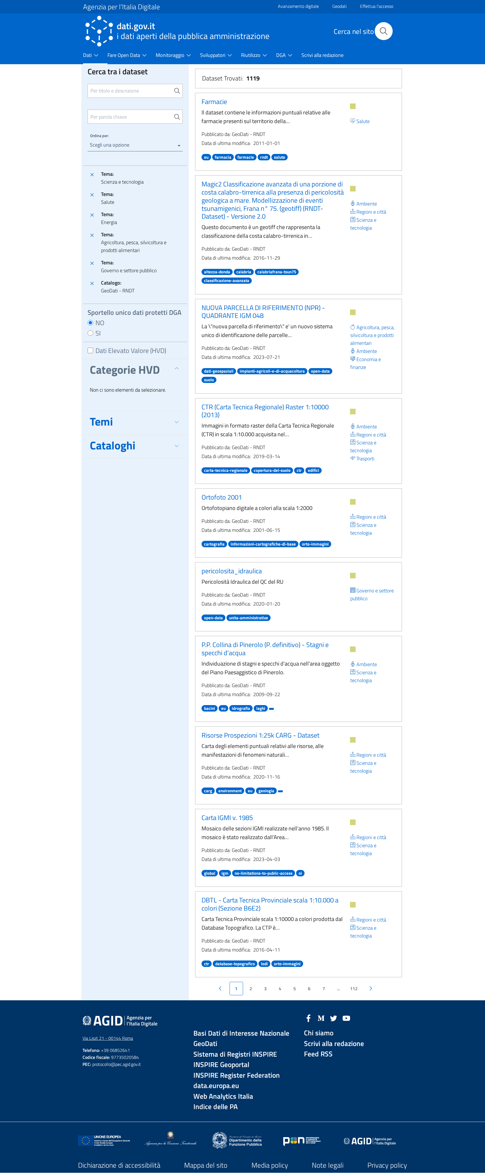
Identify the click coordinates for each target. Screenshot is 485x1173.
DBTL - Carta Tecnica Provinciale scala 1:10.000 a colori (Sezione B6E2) (270, 904)
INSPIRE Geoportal (221, 1064)
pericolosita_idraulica (232, 571)
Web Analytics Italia (223, 1096)
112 (354, 988)
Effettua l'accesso (376, 6)
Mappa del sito (205, 1165)
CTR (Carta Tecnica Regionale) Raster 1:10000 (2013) (265, 411)
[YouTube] (346, 1017)
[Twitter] (333, 1017)
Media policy (269, 1165)
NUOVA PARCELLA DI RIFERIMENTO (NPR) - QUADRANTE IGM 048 (263, 312)
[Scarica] (353, 106)
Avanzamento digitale (298, 6)
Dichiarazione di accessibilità (119, 1165)
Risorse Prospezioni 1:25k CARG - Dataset (260, 735)
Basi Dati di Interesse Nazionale (241, 1033)
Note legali (328, 1165)
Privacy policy (387, 1165)
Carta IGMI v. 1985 (227, 817)
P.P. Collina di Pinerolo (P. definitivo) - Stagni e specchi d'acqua (265, 648)
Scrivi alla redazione (334, 1043)
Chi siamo (318, 1033)
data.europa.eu (216, 1085)
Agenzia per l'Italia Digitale (121, 6)
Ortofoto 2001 (222, 497)
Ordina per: (99, 135)
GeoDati (205, 1043)
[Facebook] (308, 1017)
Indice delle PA (215, 1107)
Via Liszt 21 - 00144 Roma (108, 1038)
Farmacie (214, 101)
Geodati (339, 6)
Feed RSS (318, 1054)
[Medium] (321, 1017)
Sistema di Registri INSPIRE (235, 1054)
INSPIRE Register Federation (236, 1075)
